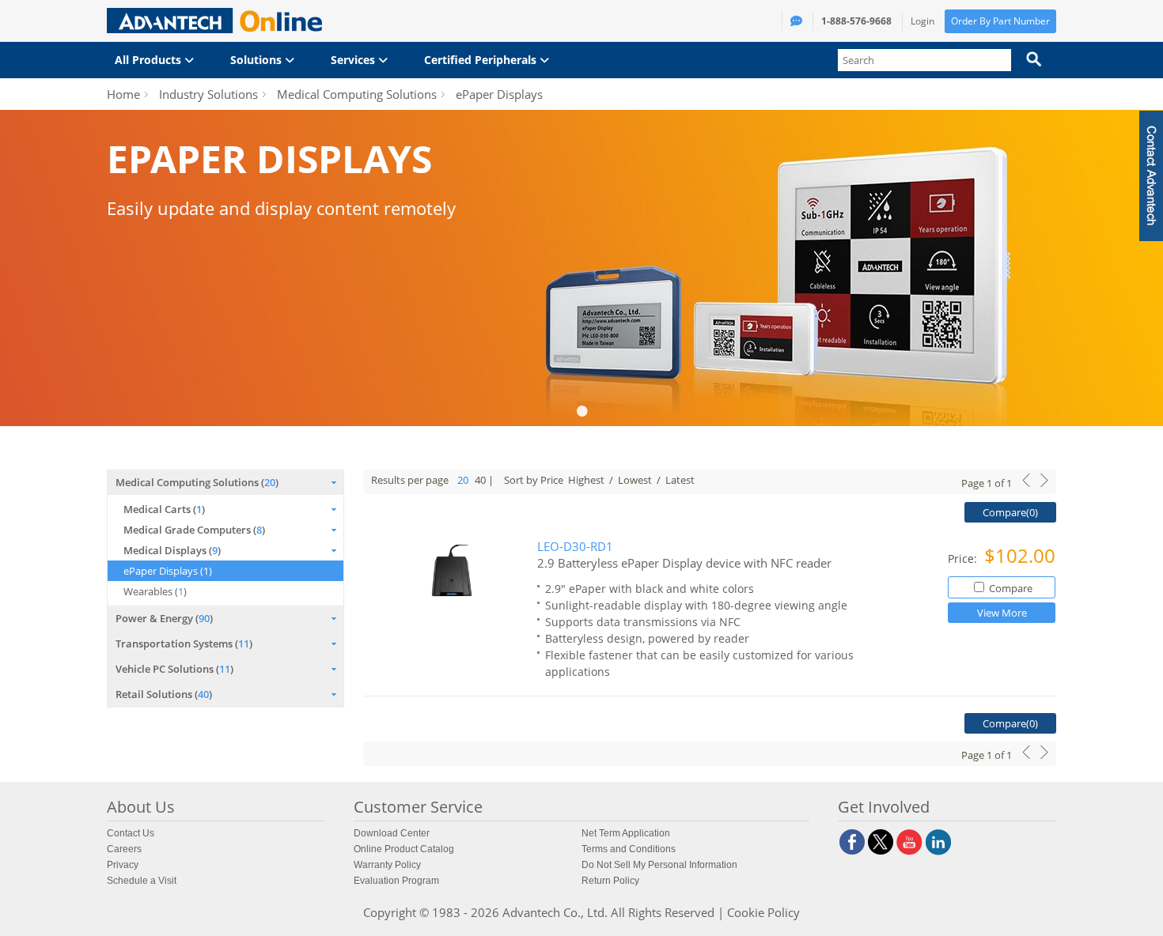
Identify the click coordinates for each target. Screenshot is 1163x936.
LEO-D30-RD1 (575, 546)
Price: (964, 558)
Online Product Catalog (404, 849)
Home (123, 94)
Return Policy (610, 880)
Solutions (257, 59)
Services (354, 59)
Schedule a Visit (141, 880)
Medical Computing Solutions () (197, 482)
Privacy (122, 864)
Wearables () (155, 591)
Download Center (392, 833)
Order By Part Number (1000, 21)
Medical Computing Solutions (357, 94)
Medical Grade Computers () (194, 530)
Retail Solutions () (164, 694)
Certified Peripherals (482, 59)
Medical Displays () (172, 550)
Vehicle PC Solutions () (174, 669)
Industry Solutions (208, 94)
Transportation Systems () (184, 643)
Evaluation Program (396, 880)
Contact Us (130, 833)
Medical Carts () (164, 509)
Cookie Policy (763, 912)
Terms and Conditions (629, 849)
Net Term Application (626, 833)
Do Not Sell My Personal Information (659, 864)
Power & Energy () (164, 618)
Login (922, 21)
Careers (124, 849)
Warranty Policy (387, 864)
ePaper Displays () (167, 571)
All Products (149, 59)
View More (1002, 613)
